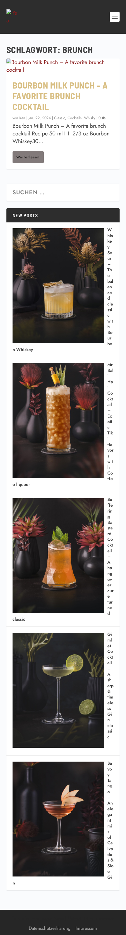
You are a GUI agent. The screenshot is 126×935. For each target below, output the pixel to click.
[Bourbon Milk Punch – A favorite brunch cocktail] (63, 66)
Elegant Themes (52, 918)
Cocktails (75, 118)
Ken (22, 118)
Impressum (86, 928)
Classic (59, 118)
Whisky (89, 118)
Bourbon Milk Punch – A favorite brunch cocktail (60, 96)
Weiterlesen (28, 157)
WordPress (106, 918)
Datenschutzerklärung (50, 928)
